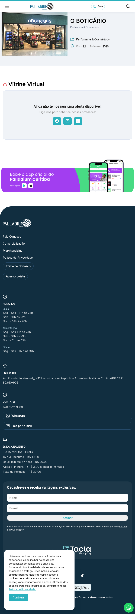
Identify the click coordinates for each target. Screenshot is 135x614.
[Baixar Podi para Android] (79, 590)
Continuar (18, 597)
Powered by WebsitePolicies (23, 603)
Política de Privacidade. (22, 589)
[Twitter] (82, 576)
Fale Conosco (12, 236)
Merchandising (12, 250)
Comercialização (14, 243)
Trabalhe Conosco (18, 266)
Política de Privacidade (18, 257)
